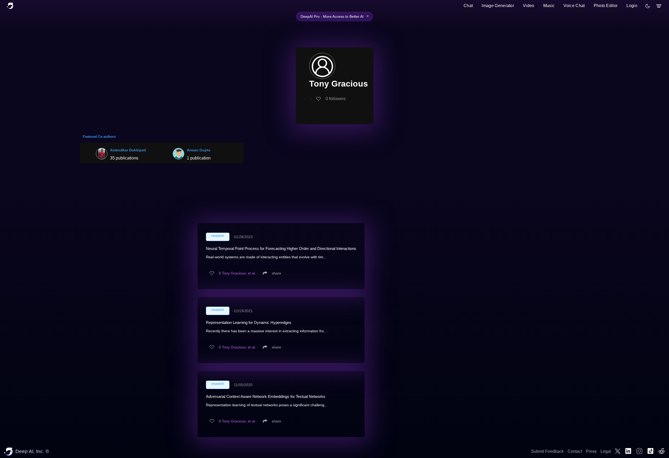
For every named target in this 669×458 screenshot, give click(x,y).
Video (528, 5)
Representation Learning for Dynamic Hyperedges (248, 322)
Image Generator (498, 5)
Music (549, 5)
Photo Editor (606, 5)
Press (591, 451)
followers (336, 98)
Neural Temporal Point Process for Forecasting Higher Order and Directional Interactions (281, 248)
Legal (606, 451)
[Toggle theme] (647, 6)
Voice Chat (574, 5)
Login (631, 5)
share (276, 273)
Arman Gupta (198, 150)
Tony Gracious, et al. (239, 273)
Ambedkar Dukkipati (128, 150)
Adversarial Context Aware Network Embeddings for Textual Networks (265, 396)
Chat (468, 5)
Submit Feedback (547, 451)
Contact (575, 451)
